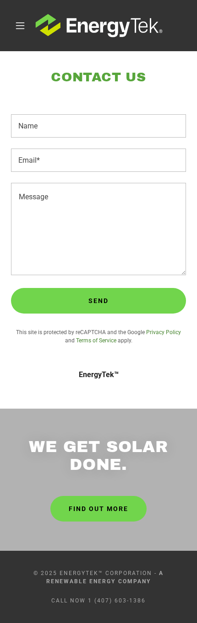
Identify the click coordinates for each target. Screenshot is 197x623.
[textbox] (98, 126)
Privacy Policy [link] (163, 332)
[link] (99, 25)
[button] (20, 25)
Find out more (98, 508)
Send (98, 300)
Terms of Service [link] (96, 340)
